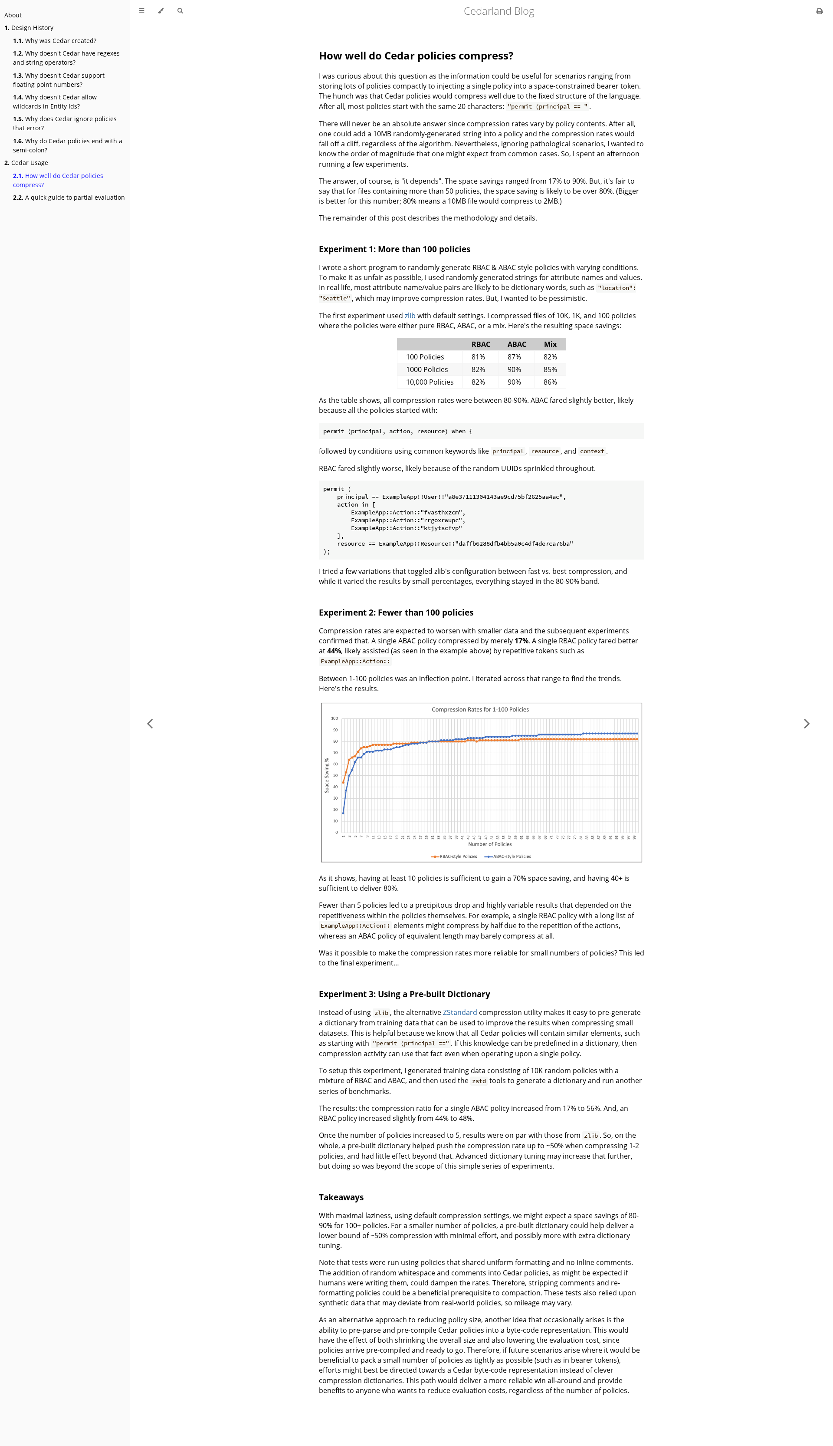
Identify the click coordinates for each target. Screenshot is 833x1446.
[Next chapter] (806, 723)
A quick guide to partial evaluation (69, 197)
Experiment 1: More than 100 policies (394, 249)
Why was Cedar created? (54, 40)
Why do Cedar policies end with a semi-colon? (67, 145)
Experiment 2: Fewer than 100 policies (396, 612)
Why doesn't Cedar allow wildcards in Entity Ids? (55, 101)
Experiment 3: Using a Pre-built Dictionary (404, 993)
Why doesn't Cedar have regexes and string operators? (66, 57)
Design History (28, 27)
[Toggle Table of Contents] (141, 11)
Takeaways (341, 1197)
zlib (410, 315)
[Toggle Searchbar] (180, 11)
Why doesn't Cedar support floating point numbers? (59, 80)
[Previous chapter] (149, 723)
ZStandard (460, 1012)
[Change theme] (161, 11)
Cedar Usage (26, 162)
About (13, 15)
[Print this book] (819, 11)
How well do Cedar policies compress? (58, 180)
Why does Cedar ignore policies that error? (65, 123)
